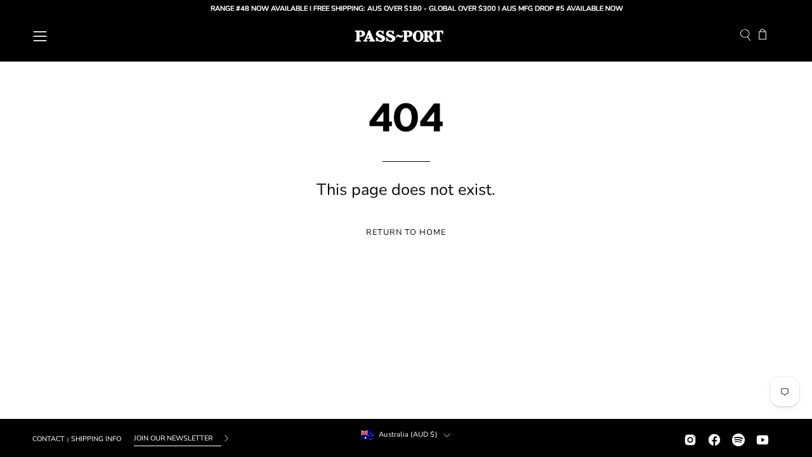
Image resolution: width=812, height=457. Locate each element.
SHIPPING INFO (96, 439)
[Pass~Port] (399, 36)
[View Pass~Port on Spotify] (738, 438)
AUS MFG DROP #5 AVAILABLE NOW (557, 8)
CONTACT (48, 439)
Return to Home (405, 232)
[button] (745, 36)
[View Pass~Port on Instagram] (690, 438)
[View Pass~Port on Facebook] (714, 438)
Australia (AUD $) (408, 434)
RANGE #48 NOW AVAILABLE (254, 8)
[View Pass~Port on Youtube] (762, 438)
